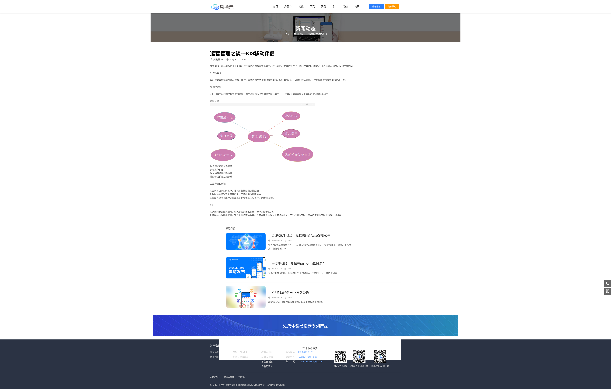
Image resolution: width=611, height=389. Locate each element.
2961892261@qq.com (312, 361)
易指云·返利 (267, 361)
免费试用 (392, 6)
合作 (334, 6)
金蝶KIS (241, 376)
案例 (323, 6)
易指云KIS (266, 351)
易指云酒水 (266, 366)
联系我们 (214, 356)
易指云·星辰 (267, 356)
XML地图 (281, 385)
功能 (301, 6)
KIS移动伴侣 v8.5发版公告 (290, 292)
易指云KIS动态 (240, 351)
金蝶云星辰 (229, 376)
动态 (345, 6)
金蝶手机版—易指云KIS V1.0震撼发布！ (300, 263)
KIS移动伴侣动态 (316, 33)
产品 (286, 6)
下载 (312, 6)
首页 (275, 6)
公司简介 (214, 351)
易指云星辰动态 (241, 356)
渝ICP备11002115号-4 (267, 385)
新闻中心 (298, 33)
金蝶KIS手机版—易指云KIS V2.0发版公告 (300, 235)
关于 (357, 6)
